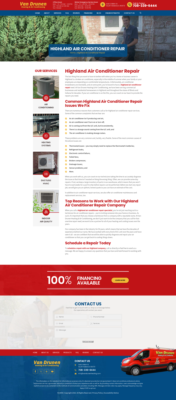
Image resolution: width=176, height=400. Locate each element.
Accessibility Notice (111, 393)
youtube (52, 371)
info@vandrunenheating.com (89, 373)
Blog (99, 13)
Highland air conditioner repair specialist (95, 210)
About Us (45, 352)
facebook (35, 371)
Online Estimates (112, 13)
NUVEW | (60, 393)
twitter (41, 371)
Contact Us (129, 13)
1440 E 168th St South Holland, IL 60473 (115, 5)
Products (67, 352)
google (46, 371)
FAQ (67, 13)
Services (57, 13)
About (47, 13)
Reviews (76, 13)
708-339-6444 (145, 5)
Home (37, 13)
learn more (120, 280)
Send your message (88, 341)
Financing (88, 13)
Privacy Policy (97, 393)
